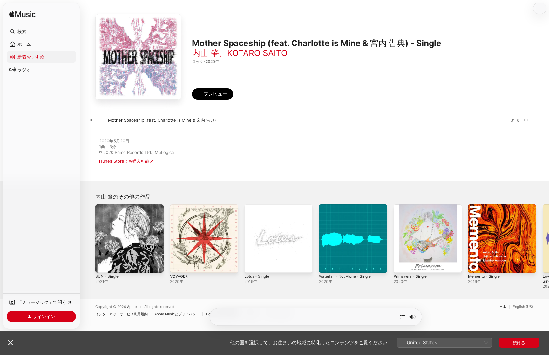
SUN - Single (108, 206)
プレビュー (511, 120)
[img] (22, 14)
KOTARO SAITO (257, 53)
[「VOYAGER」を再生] (178, 265)
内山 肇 (205, 53)
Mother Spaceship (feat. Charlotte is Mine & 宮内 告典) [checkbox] (162, 120)
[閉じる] (10, 342)
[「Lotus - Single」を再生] (252, 265)
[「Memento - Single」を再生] (476, 265)
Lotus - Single (258, 206)
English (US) (523, 307)
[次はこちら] (402, 316)
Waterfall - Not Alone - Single (348, 206)
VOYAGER (180, 206)
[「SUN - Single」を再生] (103, 265)
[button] (41, 31)
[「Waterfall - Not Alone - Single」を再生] (327, 265)
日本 (502, 307)
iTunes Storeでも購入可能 (124, 161)
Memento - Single (486, 206)
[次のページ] (542, 238)
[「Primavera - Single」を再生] (401, 265)
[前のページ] (89, 238)
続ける (519, 342)
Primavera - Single (412, 206)
